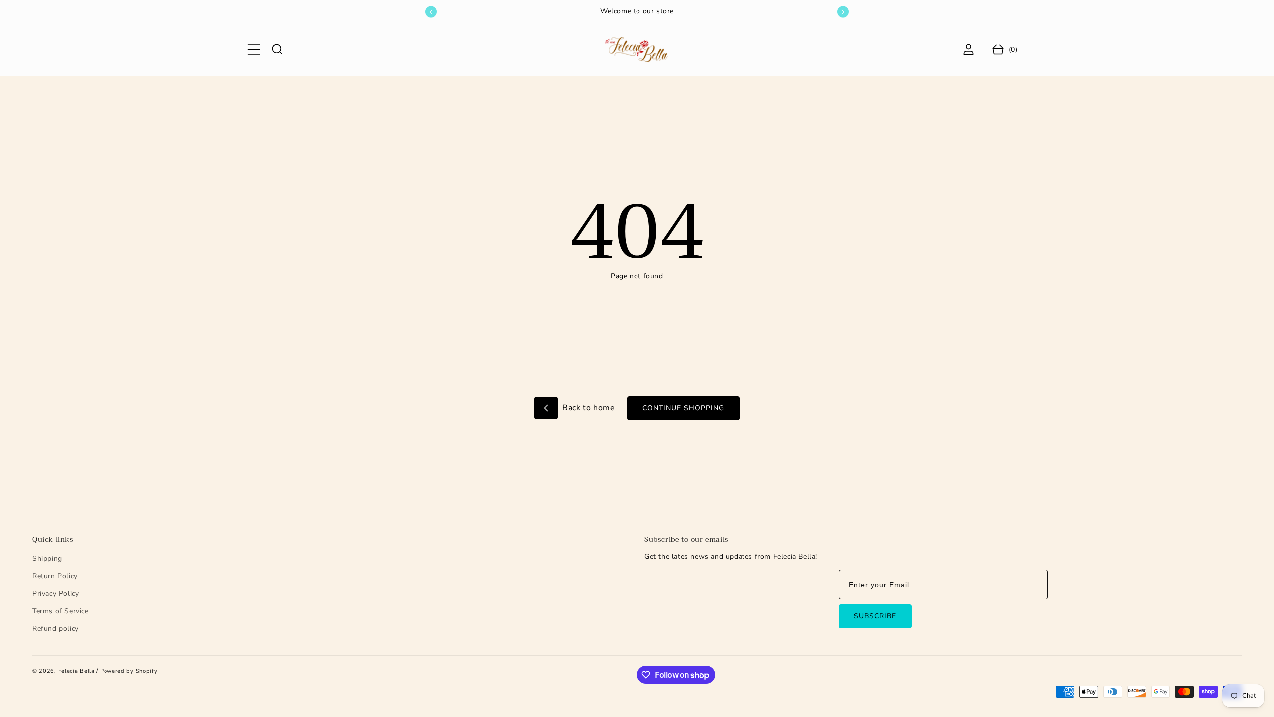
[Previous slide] (431, 12)
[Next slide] (843, 12)
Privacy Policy (55, 593)
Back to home (587, 407)
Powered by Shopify (129, 671)
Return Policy (55, 576)
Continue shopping (683, 408)
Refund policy (55, 628)
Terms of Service (60, 611)
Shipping (47, 558)
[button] (254, 49)
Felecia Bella (76, 671)
